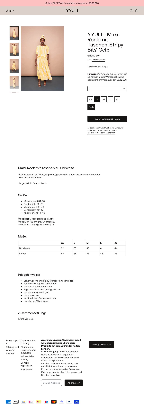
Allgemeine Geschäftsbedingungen (28, 349)
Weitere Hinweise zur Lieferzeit (101, 133)
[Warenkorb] (136, 10)
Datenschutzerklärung (28, 342)
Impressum (26, 369)
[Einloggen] (131, 10)
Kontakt (10, 353)
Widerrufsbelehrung (27, 358)
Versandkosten (98, 59)
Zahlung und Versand (12, 348)
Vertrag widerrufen (26, 364)
